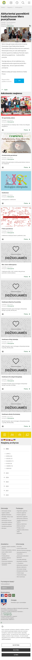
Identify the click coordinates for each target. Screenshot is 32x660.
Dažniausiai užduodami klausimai (22, 556)
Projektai (4, 554)
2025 (7, 473)
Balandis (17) (9, 461)
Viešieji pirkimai (5, 556)
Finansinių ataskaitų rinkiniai (9, 550)
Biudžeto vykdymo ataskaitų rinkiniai (9, 547)
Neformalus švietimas (22, 518)
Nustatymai (16, 645)
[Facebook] (2, 595)
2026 (7, 449)
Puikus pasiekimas (7, 228)
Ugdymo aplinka (6, 512)
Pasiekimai (4, 518)
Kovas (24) (9, 463)
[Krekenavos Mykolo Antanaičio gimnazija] (4, 2)
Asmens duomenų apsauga (24, 550)
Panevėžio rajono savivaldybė (18, 602)
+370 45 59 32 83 (7, 613)
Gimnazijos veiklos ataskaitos (6, 564)
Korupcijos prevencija (22, 571)
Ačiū (18, 81)
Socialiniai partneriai (7, 526)
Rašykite (4, 588)
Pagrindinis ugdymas (22, 510)
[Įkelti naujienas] (11, 2)
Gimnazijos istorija (6, 510)
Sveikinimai (5, 192)
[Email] (13, 595)
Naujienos (10, 7)
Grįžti (5, 90)
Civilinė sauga (20, 573)
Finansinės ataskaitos (7, 561)
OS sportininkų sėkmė (8, 118)
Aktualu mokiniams (21, 567)
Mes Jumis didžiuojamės (9, 264)
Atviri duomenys (21, 576)
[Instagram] (9, 595)
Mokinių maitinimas (22, 524)
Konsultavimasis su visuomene (22, 553)
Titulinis (3, 7)
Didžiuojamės (18, 7)
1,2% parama (20, 563)
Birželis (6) (9, 456)
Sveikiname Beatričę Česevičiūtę (11, 302)
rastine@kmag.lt (8, 614)
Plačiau (26, 130)
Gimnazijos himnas (6, 520)
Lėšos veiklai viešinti (7, 552)
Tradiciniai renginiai (6, 524)
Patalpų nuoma (20, 528)
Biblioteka (19, 533)
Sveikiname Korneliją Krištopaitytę (12, 377)
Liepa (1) (8, 453)
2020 (7, 495)
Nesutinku (16, 650)
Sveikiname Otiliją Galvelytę (10, 339)
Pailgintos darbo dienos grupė (22, 530)
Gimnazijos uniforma (7, 522)
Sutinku (16, 655)
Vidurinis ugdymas (21, 512)
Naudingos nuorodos (22, 561)
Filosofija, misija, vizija (7, 516)
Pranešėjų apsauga (21, 559)
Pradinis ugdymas (21, 514)
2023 (7, 482)
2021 (7, 490)
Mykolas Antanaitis (6, 514)
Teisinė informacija (21, 575)
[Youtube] (6, 595)
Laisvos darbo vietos (22, 548)
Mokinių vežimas (21, 526)
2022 (7, 486)
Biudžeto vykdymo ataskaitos (6, 558)
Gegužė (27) (9, 458)
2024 (7, 477)
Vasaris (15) (9, 466)
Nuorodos (19, 546)
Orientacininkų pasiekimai (9, 155)
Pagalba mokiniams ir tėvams (22, 521)
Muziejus (4, 528)
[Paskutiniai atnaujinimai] (17, 2)
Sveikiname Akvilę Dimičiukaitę (11, 414)
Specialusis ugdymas (22, 516)
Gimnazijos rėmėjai (21, 569)
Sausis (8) (8, 468)
